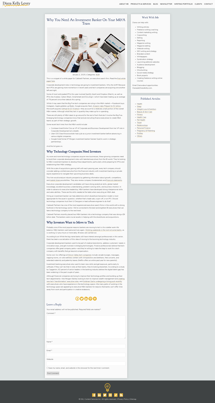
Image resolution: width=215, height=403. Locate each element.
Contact (208, 4)
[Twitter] (82, 299)
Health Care (141, 117)
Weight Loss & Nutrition (146, 109)
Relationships (142, 125)
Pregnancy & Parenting (146, 131)
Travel (139, 123)
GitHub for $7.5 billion (70, 109)
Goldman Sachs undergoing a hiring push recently (102, 281)
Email (49, 351)
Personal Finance (143, 128)
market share (55, 180)
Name (49, 342)
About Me (124, 4)
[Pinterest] (90, 299)
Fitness (140, 115)
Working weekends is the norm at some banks (103, 230)
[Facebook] (77, 299)
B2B (98, 75)
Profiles (140, 133)
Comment (51, 313)
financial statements (114, 180)
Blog (155, 4)
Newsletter (166, 4)
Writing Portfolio (183, 4)
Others (139, 136)
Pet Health (141, 120)
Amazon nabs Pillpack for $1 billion (107, 106)
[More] (95, 299)
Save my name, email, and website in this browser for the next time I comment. (79, 368)
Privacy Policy (123, 399)
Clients (198, 4)
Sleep (139, 107)
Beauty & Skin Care (144, 112)
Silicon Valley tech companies (79, 255)
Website (50, 359)
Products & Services (141, 4)
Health (139, 104)
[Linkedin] (86, 299)
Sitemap (133, 399)
